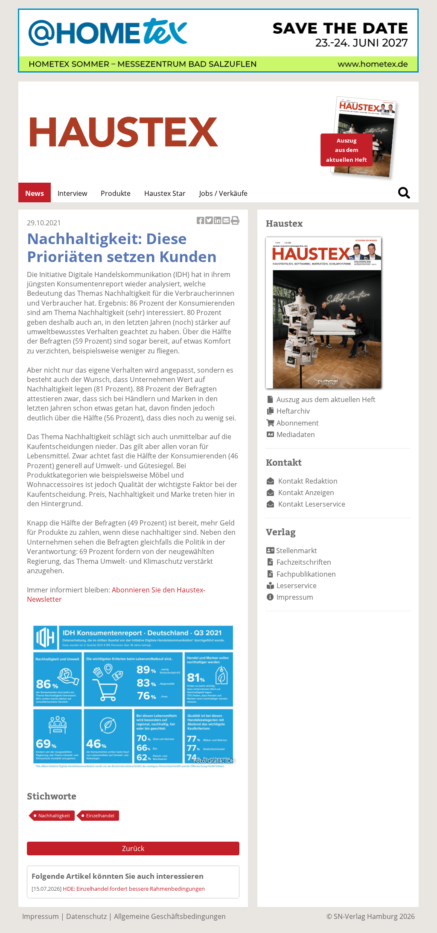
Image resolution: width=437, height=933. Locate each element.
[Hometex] (218, 70)
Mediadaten (296, 434)
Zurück (133, 848)
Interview (72, 193)
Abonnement (298, 423)
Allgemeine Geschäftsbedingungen (170, 916)
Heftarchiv (293, 411)
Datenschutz (86, 916)
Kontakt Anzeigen (306, 492)
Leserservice (297, 585)
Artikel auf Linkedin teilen (218, 225)
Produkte (116, 193)
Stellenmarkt (296, 550)
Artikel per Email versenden (226, 225)
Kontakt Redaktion (308, 481)
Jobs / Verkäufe (223, 193)
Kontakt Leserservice (311, 504)
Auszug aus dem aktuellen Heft (326, 399)
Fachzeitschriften (304, 562)
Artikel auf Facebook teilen (201, 225)
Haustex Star (165, 193)
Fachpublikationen (306, 574)
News (34, 193)
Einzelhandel (100, 815)
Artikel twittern (209, 225)
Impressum (295, 597)
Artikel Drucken (235, 225)
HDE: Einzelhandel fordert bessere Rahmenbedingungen (134, 888)
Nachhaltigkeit (54, 815)
